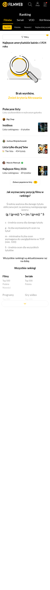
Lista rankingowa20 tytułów (17, 173)
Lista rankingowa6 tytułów (16, 129)
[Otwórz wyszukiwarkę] (30, 4)
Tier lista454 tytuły (15, 151)
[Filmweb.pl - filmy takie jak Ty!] (13, 4)
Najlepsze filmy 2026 (15, 168)
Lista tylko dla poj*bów (15, 147)
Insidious (8, 125)
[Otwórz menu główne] (45, 4)
